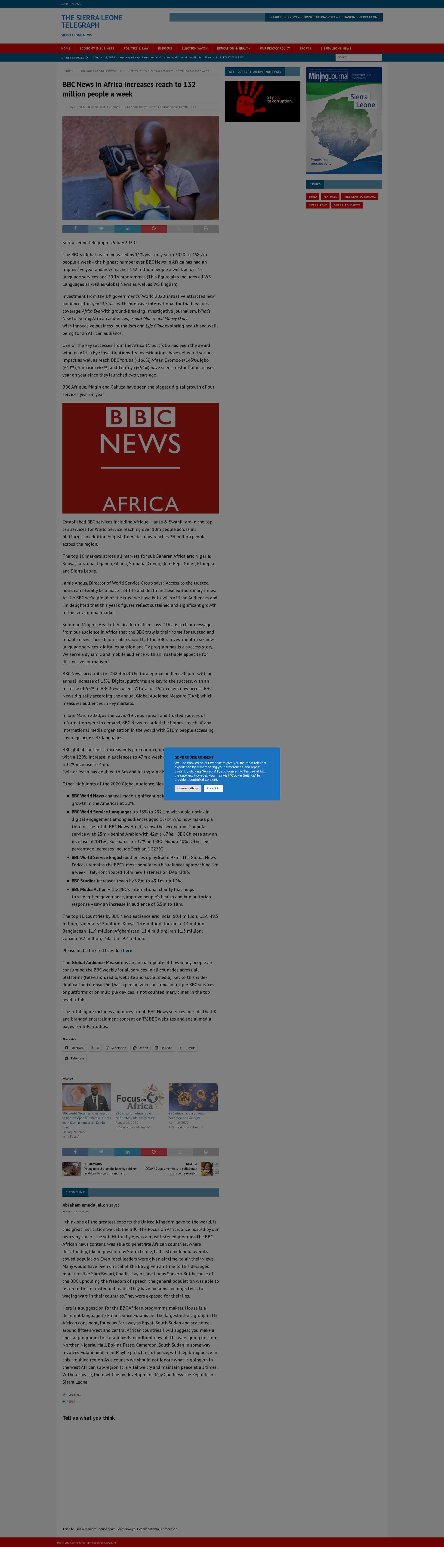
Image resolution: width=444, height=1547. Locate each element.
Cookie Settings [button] (188, 788)
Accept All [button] (213, 788)
